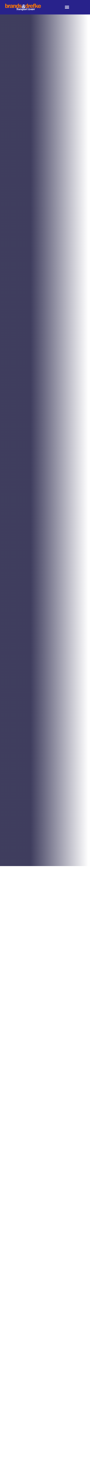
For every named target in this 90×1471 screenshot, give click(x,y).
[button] (66, 7)
